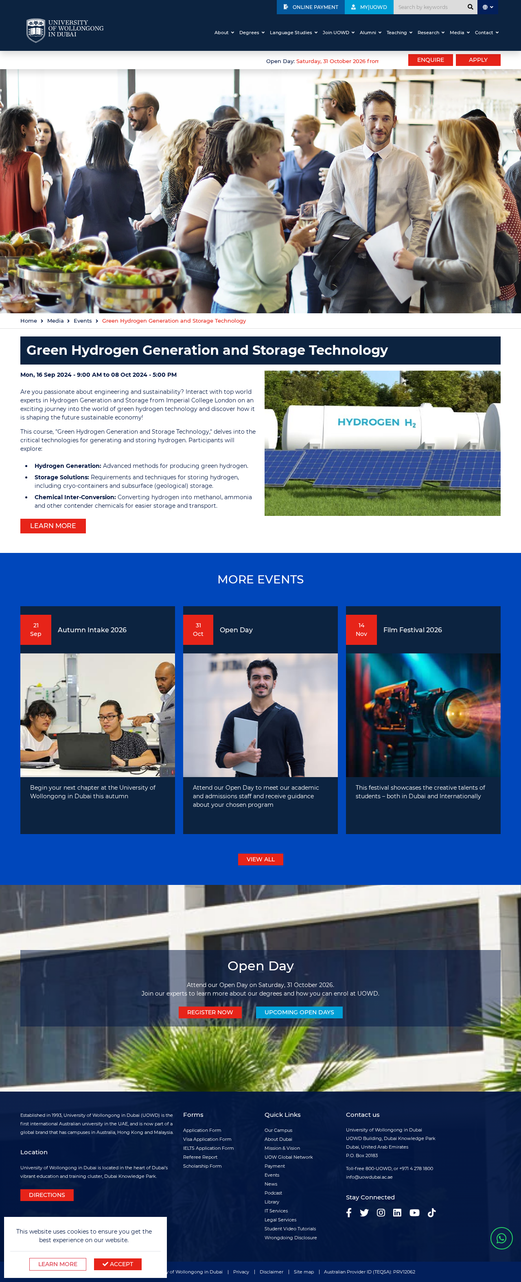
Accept (120, 1264)
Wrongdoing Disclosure (291, 1238)
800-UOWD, (379, 1168)
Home (28, 321)
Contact (484, 32)
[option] (199, 60)
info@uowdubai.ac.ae (369, 1177)
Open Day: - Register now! (324, 61)
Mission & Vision (282, 1148)
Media (457, 32)
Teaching (397, 32)
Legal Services (280, 1220)
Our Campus (278, 1130)
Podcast (273, 1193)
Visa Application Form (207, 1139)
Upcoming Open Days (299, 1012)
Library (272, 1202)
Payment (275, 1166)
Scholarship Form (202, 1166)
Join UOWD (336, 32)
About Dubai (278, 1139)
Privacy (241, 1272)
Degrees (249, 32)
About (222, 32)
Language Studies (291, 32)
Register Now (210, 1012)
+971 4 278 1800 (416, 1168)
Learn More (57, 1264)
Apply (478, 59)
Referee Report (200, 1157)
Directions (47, 1195)
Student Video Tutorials (290, 1229)
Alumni (368, 32)
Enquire (430, 59)
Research (428, 32)
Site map (304, 1272)
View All (261, 859)
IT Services (276, 1211)
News (271, 1184)
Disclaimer (271, 1272)
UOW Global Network (289, 1157)
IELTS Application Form (208, 1148)
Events (83, 321)
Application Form (202, 1130)
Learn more (53, 526)
